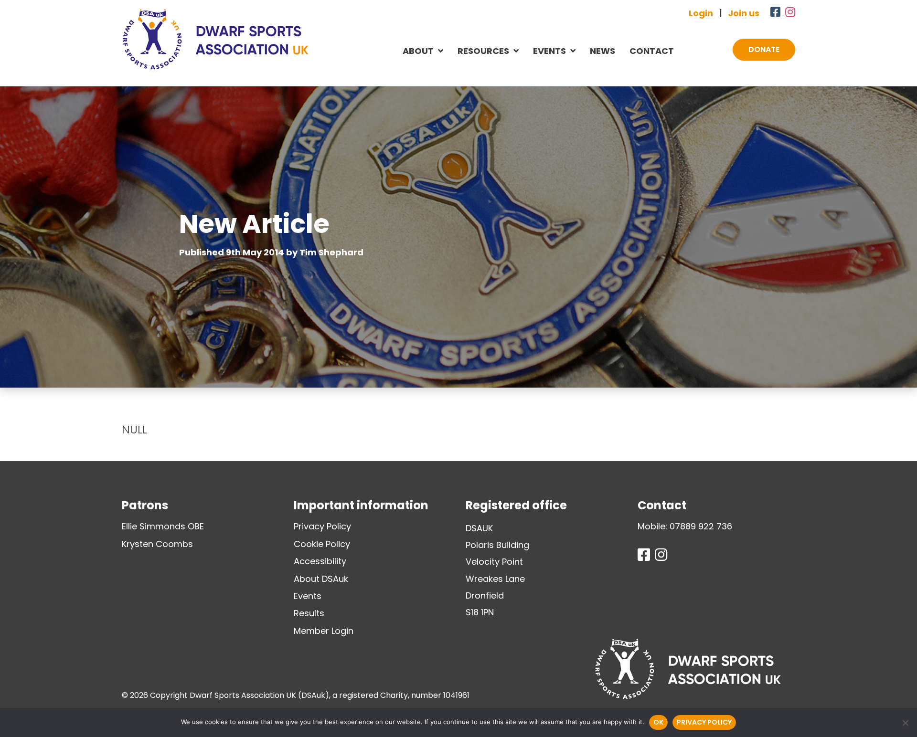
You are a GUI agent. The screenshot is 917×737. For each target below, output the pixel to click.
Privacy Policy (322, 526)
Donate (763, 49)
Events (549, 51)
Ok (658, 722)
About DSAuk (321, 579)
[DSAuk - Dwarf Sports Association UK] (215, 39)
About (418, 51)
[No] (905, 722)
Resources (483, 51)
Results (309, 613)
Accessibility (320, 561)
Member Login (323, 631)
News (602, 51)
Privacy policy (704, 722)
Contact (651, 51)
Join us (743, 13)
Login (701, 13)
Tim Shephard (331, 252)
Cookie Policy (322, 544)
